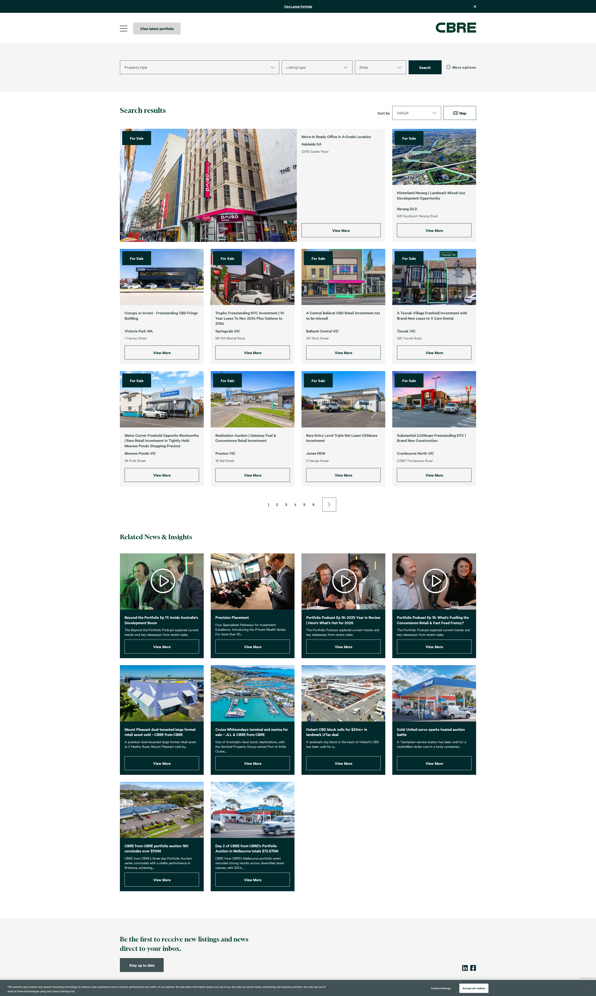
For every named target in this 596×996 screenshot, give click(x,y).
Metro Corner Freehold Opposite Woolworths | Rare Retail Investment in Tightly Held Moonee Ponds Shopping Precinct (162, 440)
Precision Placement (232, 617)
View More (341, 230)
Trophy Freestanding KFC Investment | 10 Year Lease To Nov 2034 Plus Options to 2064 (249, 318)
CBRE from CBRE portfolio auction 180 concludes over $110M (156, 848)
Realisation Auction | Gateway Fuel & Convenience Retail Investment (245, 438)
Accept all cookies (474, 988)
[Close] (588, 987)
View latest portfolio (157, 28)
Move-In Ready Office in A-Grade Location (336, 136)
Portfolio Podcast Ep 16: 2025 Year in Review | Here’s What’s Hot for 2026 (343, 620)
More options (464, 67)
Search (425, 67)
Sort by (384, 112)
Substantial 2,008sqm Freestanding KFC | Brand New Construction (431, 438)
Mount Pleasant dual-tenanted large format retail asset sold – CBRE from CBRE (160, 732)
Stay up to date (142, 965)
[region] (298, 988)
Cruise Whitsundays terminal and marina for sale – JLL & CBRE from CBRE (251, 732)
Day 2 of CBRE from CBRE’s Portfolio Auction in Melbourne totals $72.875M (246, 848)
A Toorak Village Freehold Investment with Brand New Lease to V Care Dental (432, 315)
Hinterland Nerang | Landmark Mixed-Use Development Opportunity (431, 195)
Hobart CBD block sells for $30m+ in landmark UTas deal (336, 732)
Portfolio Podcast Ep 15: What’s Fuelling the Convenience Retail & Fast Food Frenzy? (433, 620)
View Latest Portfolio (298, 6)
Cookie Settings (441, 988)
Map (462, 112)
